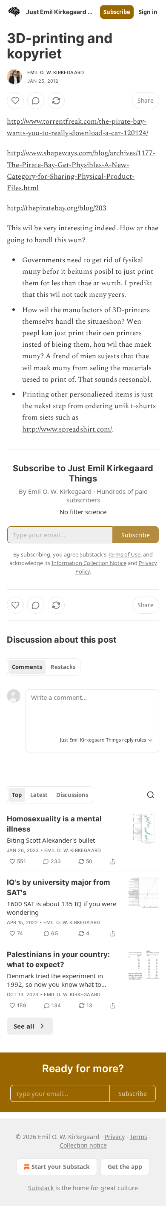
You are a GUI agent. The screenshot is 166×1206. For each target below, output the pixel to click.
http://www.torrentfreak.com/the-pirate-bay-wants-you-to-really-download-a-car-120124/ (77, 127)
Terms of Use (124, 554)
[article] (83, 840)
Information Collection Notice (89, 563)
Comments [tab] (27, 667)
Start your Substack (60, 1167)
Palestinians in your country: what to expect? (58, 959)
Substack (41, 1188)
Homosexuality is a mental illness (54, 824)
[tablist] (43, 666)
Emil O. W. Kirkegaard (55, 72)
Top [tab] (17, 795)
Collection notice (83, 1145)
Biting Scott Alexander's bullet (51, 840)
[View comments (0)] (35, 100)
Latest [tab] (39, 795)
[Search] (150, 794)
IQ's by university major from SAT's (58, 887)
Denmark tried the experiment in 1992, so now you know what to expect (55, 980)
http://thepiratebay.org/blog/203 (56, 208)
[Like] (15, 100)
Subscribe (116, 12)
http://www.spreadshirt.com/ (67, 429)
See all (24, 1026)
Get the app (125, 1167)
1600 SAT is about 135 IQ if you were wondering (61, 907)
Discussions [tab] (72, 795)
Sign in (148, 12)
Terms (138, 1137)
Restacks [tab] (63, 667)
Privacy (115, 1137)
